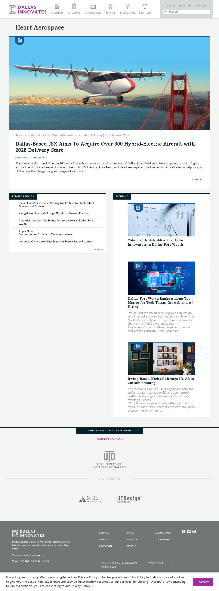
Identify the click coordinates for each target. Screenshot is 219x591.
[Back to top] (202, 564)
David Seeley (25, 157)
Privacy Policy (109, 567)
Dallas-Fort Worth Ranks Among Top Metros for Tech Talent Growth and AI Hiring (56, 204)
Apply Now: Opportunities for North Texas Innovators (46, 232)
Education (93, 13)
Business (57, 13)
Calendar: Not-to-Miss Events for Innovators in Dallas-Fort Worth (56, 222)
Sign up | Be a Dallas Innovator (119, 563)
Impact (110, 13)
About (171, 5)
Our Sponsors (163, 533)
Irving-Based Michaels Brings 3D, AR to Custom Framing (54, 213)
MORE (195, 179)
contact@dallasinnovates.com (30, 555)
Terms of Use (155, 563)
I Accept (203, 582)
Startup (145, 13)
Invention (127, 13)
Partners (200, 5)
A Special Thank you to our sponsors (109, 430)
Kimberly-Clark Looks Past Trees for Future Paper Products (56, 241)
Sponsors (185, 5)
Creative (74, 13)
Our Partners (162, 539)
